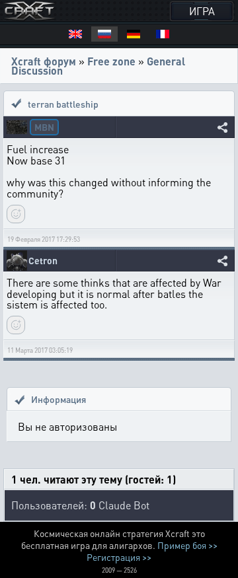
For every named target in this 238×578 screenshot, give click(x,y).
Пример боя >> (187, 545)
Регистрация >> (119, 557)
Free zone (111, 61)
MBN (44, 127)
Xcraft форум (43, 61)
